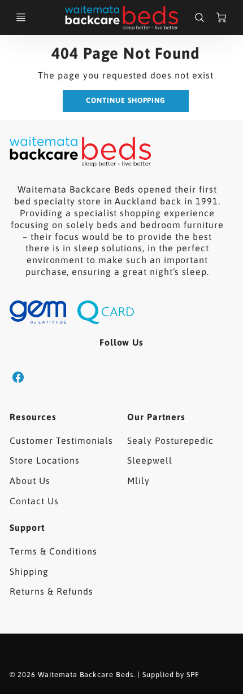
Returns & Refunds (51, 591)
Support (27, 527)
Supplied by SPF (170, 674)
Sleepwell (149, 460)
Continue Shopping (126, 100)
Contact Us (34, 501)
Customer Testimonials (61, 440)
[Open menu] (21, 17)
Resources (33, 417)
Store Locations (44, 460)
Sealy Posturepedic (170, 440)
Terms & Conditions (53, 551)
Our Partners (156, 417)
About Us (30, 480)
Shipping (29, 571)
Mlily (138, 480)
